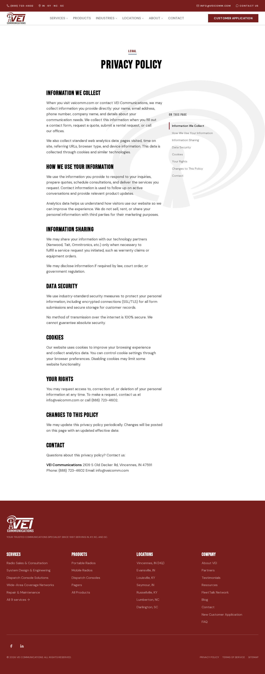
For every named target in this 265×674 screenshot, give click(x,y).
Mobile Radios (82, 570)
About (154, 18)
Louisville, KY (146, 578)
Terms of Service (233, 657)
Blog (205, 599)
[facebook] (11, 646)
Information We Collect (188, 126)
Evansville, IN (146, 570)
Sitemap (253, 657)
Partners (208, 570)
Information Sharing (185, 140)
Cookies (177, 154)
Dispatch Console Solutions (27, 578)
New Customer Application (222, 614)
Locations (131, 18)
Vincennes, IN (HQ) (150, 563)
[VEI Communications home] (16, 18)
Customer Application (233, 18)
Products (82, 18)
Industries (105, 18)
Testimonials (211, 578)
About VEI (209, 563)
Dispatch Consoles (86, 578)
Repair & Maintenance (23, 592)
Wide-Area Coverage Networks (30, 585)
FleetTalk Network (215, 592)
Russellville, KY (147, 592)
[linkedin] (21, 646)
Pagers (77, 585)
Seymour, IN (145, 585)
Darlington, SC (147, 607)
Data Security (181, 147)
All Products (81, 592)
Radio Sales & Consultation (27, 563)
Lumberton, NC (148, 599)
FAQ (205, 622)
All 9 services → (18, 599)
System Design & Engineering (29, 570)
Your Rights (179, 161)
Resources (210, 585)
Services (57, 18)
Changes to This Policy (187, 168)
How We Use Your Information (192, 133)
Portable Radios (84, 563)
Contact (176, 18)
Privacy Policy (209, 657)
